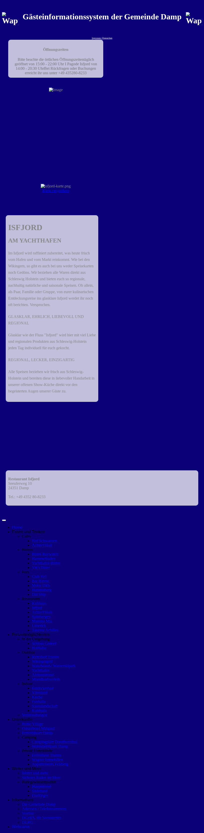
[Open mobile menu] (4, 520)
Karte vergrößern (55, 190)
